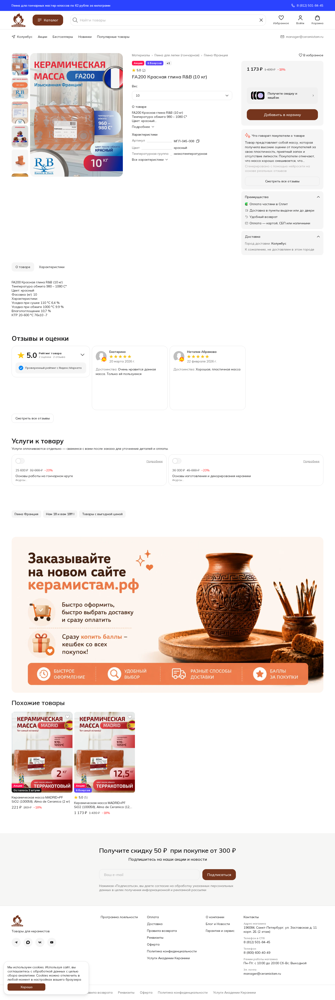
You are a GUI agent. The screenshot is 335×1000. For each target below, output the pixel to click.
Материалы (141, 55)
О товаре (22, 267)
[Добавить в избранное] (67, 717)
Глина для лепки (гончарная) (177, 55)
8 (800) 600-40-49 (257, 953)
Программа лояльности (119, 917)
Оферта (153, 944)
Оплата (153, 917)
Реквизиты (155, 937)
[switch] (20, 461)
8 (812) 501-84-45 (257, 942)
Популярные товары (113, 37)
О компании (215, 917)
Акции (42, 37)
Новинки (85, 37)
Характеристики (51, 267)
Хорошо (27, 987)
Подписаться (219, 874)
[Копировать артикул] (198, 141)
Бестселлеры (63, 37)
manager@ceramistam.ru (262, 974)
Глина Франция (216, 55)
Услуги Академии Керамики (168, 958)
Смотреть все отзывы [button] (282, 181)
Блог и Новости (218, 924)
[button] (281, 20)
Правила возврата (162, 931)
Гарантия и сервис (220, 931)
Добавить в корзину (282, 114)
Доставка (154, 924)
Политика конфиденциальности (172, 951)
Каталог (51, 20)
